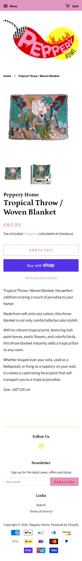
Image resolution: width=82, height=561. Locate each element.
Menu (13, 6)
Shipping (31, 233)
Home (7, 76)
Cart (75, 6)
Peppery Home (39, 524)
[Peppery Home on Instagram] (41, 447)
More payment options (41, 277)
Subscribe (64, 482)
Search (41, 505)
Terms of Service (41, 511)
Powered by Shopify (65, 524)
